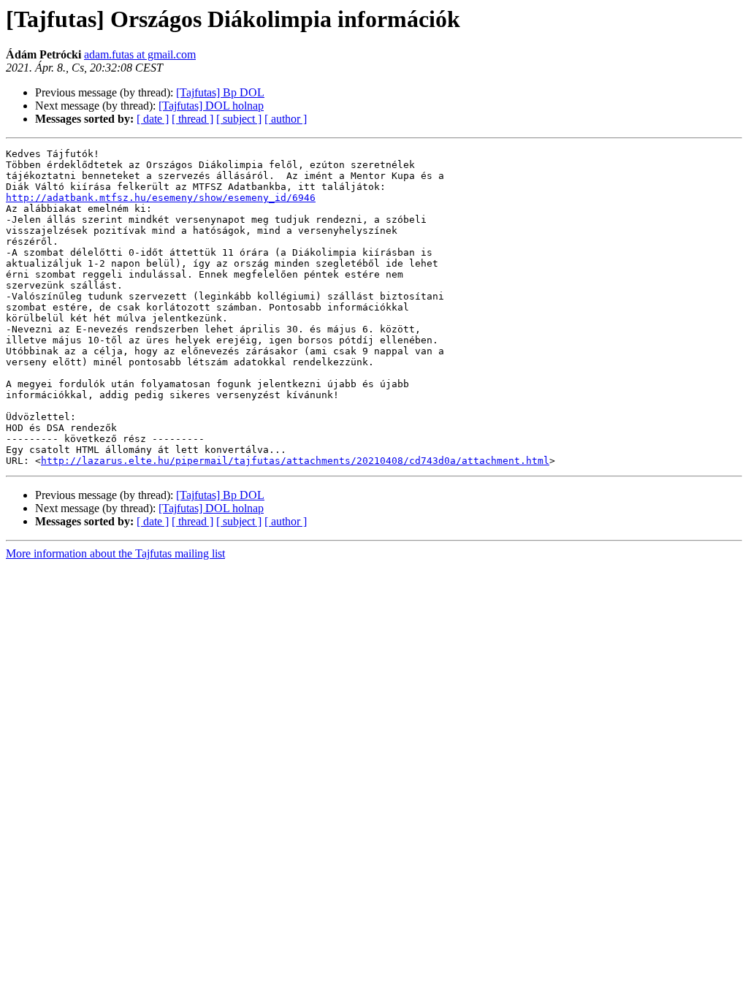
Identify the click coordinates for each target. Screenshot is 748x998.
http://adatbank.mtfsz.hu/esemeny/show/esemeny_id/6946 (161, 197)
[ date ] (153, 119)
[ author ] (285, 119)
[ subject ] (239, 119)
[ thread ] (192, 119)
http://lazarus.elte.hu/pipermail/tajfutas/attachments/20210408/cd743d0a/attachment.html (295, 460)
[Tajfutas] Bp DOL (220, 92)
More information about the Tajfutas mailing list (115, 553)
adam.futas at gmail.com (140, 54)
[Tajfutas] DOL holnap (211, 105)
